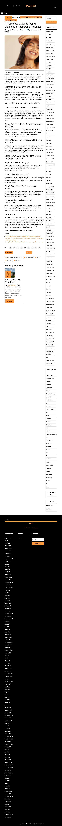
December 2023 (50, 118)
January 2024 (49, 115)
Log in (19, 538)
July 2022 (48, 171)
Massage (48, 446)
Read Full (10, 301)
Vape (47, 487)
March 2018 (49, 295)
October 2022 (49, 162)
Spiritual (48, 468)
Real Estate (49, 459)
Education (49, 397)
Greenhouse (49, 425)
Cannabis (48, 384)
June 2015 (48, 354)
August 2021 (49, 205)
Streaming (49, 474)
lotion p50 (9, 260)
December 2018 (50, 267)
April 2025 (48, 72)
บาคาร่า (31, 523)
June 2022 (48, 174)
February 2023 (50, 149)
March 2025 (49, 75)
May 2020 (48, 227)
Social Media (49, 465)
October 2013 (49, 363)
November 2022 (50, 158)
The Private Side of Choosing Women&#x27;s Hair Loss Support (22, 236)
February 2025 (50, 78)
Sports (48, 471)
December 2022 (50, 155)
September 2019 (50, 248)
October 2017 (49, 307)
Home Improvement (51, 434)
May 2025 (48, 68)
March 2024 (49, 109)
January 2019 (49, 264)
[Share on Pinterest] (25, 247)
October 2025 (49, 53)
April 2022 (48, 180)
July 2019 (48, 251)
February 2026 (50, 44)
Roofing (48, 462)
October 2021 (49, 199)
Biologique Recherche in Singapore (14, 74)
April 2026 (48, 37)
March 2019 (49, 261)
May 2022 (48, 177)
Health (38, 257)
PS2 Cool (31, 5)
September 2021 (50, 202)
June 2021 (48, 211)
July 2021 (48, 208)
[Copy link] (39, 247)
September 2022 (50, 165)
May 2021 (48, 214)
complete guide (29, 257)
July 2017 (48, 317)
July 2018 (48, 283)
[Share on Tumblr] (32, 247)
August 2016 (49, 345)
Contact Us (49, 505)
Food (47, 415)
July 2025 (48, 62)
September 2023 (50, 127)
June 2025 (48, 65)
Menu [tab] (5, 13)
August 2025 (49, 59)
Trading (48, 480)
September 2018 (50, 276)
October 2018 (49, 273)
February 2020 (50, 236)
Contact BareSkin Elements (12, 230)
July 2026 (48, 34)
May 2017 (48, 323)
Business (48, 381)
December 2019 (50, 242)
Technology (49, 477)
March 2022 (49, 183)
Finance (48, 412)
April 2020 (48, 230)
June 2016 (48, 348)
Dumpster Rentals (51, 394)
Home (47, 431)
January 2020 (49, 239)
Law (47, 437)
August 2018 (49, 279)
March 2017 (49, 329)
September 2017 (50, 310)
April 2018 (48, 292)
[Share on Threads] (35, 247)
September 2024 (50, 90)
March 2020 (49, 233)
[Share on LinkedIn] (17, 247)
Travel (47, 483)
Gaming (48, 421)
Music (47, 452)
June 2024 (48, 99)
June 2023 (48, 137)
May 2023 (48, 140)
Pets (47, 456)
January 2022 (49, 189)
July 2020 (48, 220)
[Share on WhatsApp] (21, 247)
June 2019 (48, 255)
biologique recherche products (14, 257)
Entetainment (49, 400)
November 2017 (50, 304)
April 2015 (48, 357)
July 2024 (48, 96)
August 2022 (49, 168)
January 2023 (49, 152)
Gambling (48, 418)
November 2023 (50, 121)
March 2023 (49, 146)
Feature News (49, 409)
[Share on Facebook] (10, 247)
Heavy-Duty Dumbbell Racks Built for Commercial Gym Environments (24, 242)
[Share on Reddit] (28, 247)
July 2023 (48, 134)
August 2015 (49, 351)
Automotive (49, 375)
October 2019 (49, 245)
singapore (17, 260)
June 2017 (48, 320)
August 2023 (49, 131)
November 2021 (50, 196)
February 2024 (50, 112)
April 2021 (48, 217)
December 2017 (50, 301)
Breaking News (50, 378)
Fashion (48, 406)
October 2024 (49, 87)
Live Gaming (49, 440)
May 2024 (48, 103)
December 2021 (50, 193)
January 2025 (49, 81)
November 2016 (50, 341)
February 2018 (50, 298)
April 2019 (48, 258)
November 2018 (50, 270)
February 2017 (50, 332)
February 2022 (50, 186)
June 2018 (48, 286)
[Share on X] (14, 247)
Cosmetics (49, 387)
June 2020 (48, 224)
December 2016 (50, 338)
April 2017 (48, 326)
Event (47, 403)
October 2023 (49, 124)
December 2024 (50, 84)
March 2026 (49, 41)
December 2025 (50, 50)
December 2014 (50, 360)
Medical (48, 449)
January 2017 (49, 335)
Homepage (49, 508)
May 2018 (48, 289)
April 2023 (48, 143)
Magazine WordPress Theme (26, 823)
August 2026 (49, 31)
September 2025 (50, 56)
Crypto (48, 390)
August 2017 (49, 314)
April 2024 (48, 106)
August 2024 (49, 93)
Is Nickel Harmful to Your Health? (13, 281)
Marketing (48, 443)
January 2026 (49, 47)
